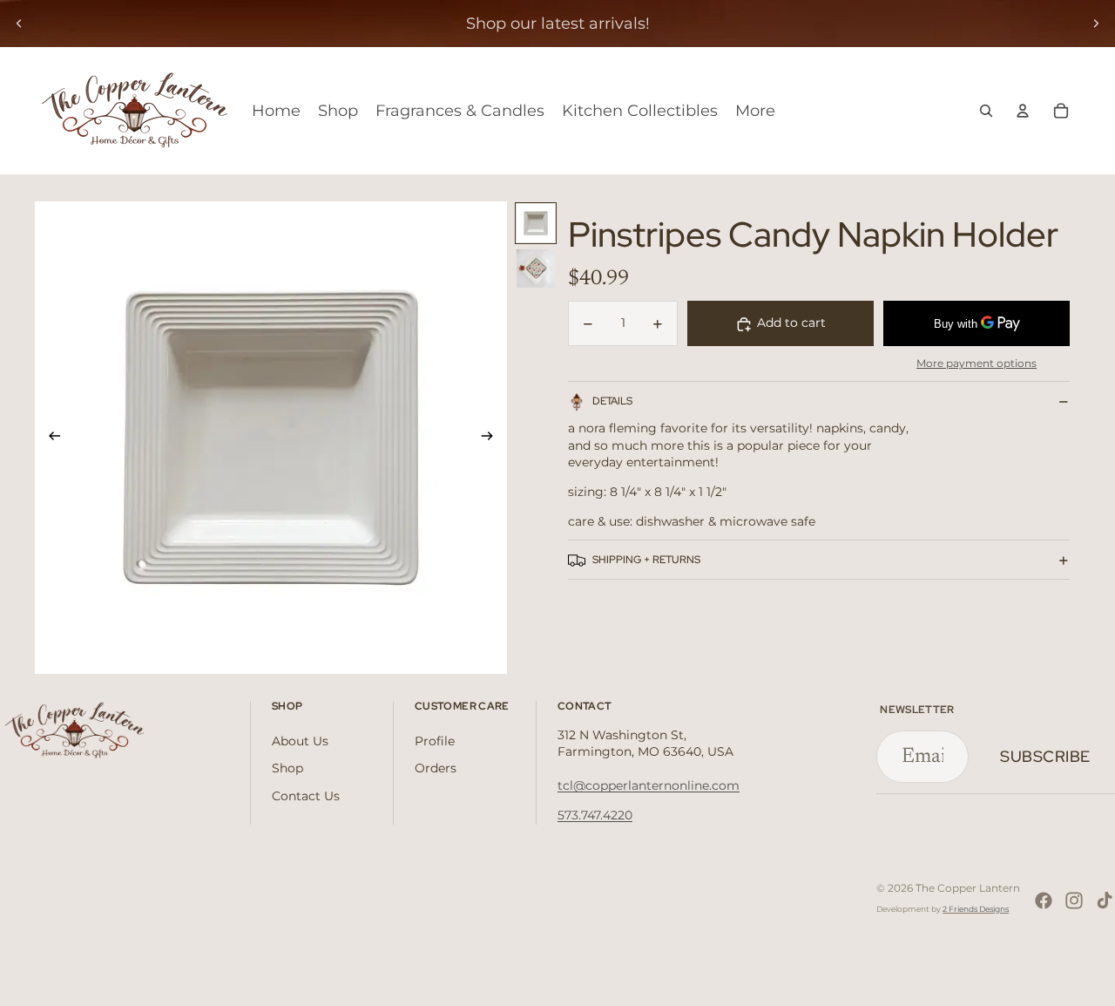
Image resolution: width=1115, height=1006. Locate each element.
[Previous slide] (19, 23)
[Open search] (986, 111)
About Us (300, 741)
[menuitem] (755, 111)
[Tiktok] (1104, 900)
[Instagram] (1074, 900)
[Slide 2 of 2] (536, 268)
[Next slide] (1096, 23)
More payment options (976, 363)
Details (612, 401)
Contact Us (306, 796)
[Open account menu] (1023, 111)
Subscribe (1045, 756)
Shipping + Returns (646, 560)
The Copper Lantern (968, 887)
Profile (435, 741)
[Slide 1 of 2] (536, 223)
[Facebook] (1043, 900)
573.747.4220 (595, 815)
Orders (435, 768)
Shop (287, 768)
